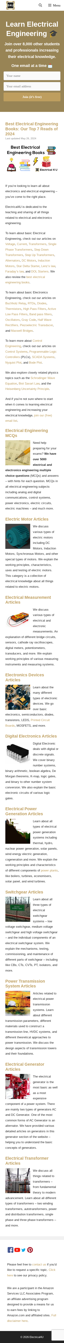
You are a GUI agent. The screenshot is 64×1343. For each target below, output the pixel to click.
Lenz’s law (48, 266)
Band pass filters (40, 314)
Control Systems (16, 351)
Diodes (41, 303)
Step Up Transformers (39, 255)
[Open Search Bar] (40, 5)
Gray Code (29, 320)
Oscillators (12, 320)
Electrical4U (37, 1337)
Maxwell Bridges (22, 330)
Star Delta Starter (27, 266)
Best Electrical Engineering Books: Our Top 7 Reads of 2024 (31, 129)
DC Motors (29, 260)
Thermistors (13, 309)
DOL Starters (40, 271)
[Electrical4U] (8, 5)
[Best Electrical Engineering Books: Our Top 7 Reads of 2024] (32, 158)
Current (22, 244)
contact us (39, 1264)
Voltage (10, 244)
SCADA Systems (43, 357)
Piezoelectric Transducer (36, 325)
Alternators (12, 260)
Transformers (37, 244)
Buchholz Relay (15, 303)
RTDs (31, 303)
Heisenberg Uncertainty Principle (27, 389)
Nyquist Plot (13, 362)
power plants (49, 870)
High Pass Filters (34, 309)
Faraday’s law (14, 271)
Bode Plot (35, 362)
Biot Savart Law (29, 383)
